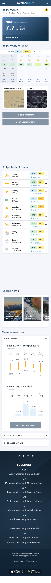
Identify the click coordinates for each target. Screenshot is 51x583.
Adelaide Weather (15, 510)
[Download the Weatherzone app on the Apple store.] (17, 571)
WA (24, 515)
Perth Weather (17, 519)
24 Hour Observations (25, 122)
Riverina (26, 13)
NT (24, 524)
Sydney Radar (33, 474)
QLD (24, 488)
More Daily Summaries (25, 425)
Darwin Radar (33, 528)
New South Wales (15, 13)
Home (4, 13)
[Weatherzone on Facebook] (23, 456)
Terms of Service (32, 561)
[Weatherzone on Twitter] (19, 456)
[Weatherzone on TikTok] (33, 456)
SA (24, 506)
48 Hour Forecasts (25, 115)
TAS (24, 533)
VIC (24, 479)
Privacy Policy (18, 561)
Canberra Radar (34, 501)
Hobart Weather (16, 537)
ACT (24, 497)
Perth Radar (32, 519)
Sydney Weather (16, 474)
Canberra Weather (15, 501)
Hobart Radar (33, 537)
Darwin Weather (16, 528)
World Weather (34, 542)
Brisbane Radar (34, 492)
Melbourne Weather (14, 483)
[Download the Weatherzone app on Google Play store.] (34, 571)
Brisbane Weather (15, 492)
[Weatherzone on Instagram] (28, 456)
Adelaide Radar (34, 510)
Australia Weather (15, 542)
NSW (24, 470)
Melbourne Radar (35, 483)
